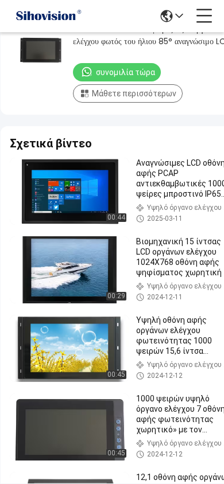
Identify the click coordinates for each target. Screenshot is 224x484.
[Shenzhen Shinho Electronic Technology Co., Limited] (48, 16)
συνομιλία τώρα (125, 72)
